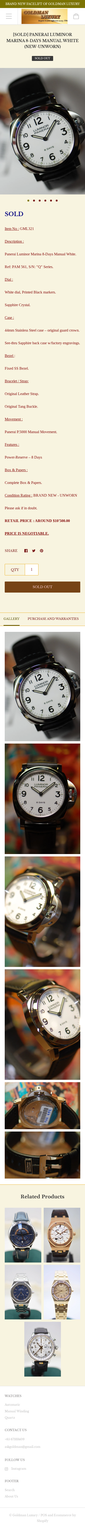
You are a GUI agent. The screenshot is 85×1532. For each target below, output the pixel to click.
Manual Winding (17, 1411)
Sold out (42, 587)
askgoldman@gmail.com (22, 1447)
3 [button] (40, 201)
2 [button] (34, 201)
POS (44, 1515)
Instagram (18, 1468)
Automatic (12, 1404)
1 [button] (28, 201)
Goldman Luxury (25, 1515)
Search (10, 1490)
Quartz (10, 1417)
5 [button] (51, 201)
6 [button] (57, 201)
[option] (42, 131)
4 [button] (45, 201)
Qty (15, 570)
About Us (11, 1496)
